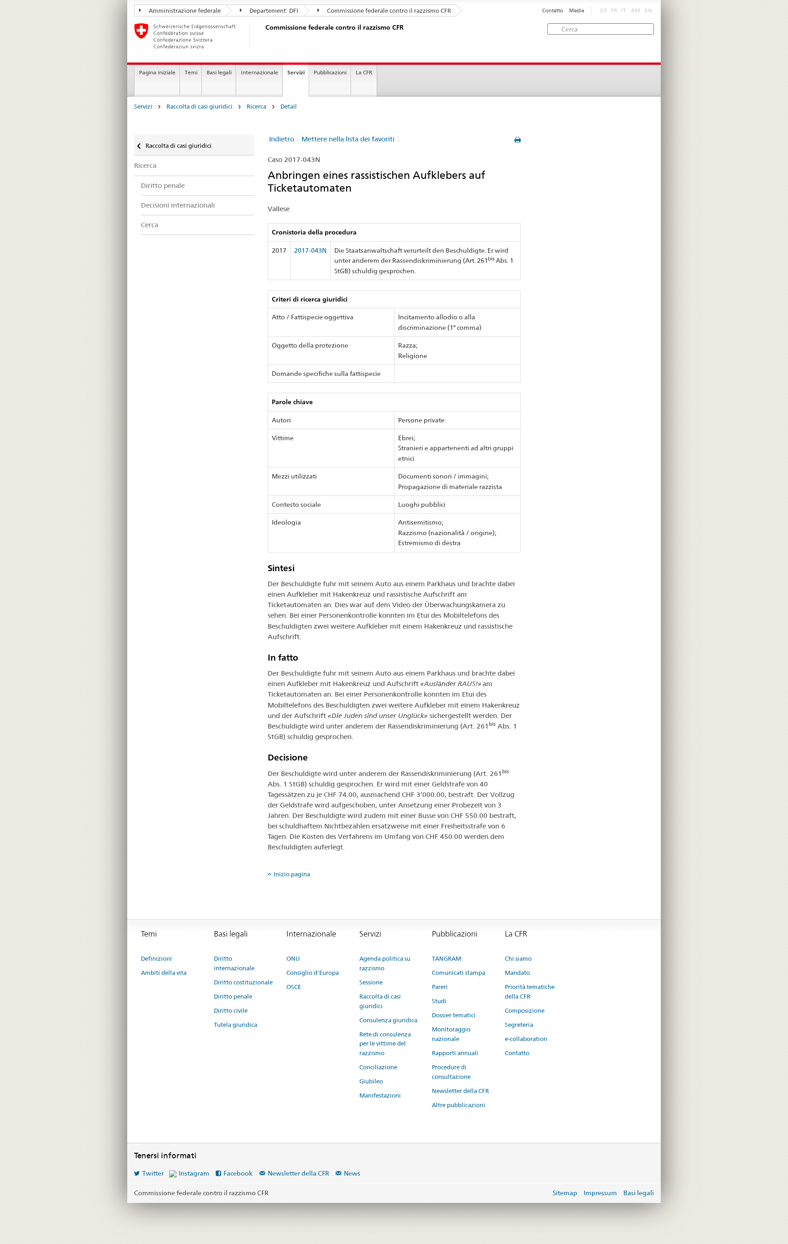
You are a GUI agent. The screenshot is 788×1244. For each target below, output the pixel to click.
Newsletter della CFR (460, 1090)
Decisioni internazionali (178, 205)
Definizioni (156, 958)
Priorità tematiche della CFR (530, 991)
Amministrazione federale (184, 10)
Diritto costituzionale (243, 982)
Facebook (238, 1173)
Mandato (517, 972)
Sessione (371, 982)
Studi (439, 1001)
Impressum (600, 1193)
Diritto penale (163, 185)
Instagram (194, 1173)
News (352, 1173)
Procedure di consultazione (451, 1071)
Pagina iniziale (157, 72)
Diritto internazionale (234, 963)
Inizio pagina (292, 874)
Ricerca (256, 106)
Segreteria (519, 1024)
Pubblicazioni (330, 72)
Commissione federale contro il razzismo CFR (388, 10)
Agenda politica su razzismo (384, 963)
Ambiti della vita (164, 972)
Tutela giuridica (235, 1024)
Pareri (440, 986)
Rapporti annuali (455, 1053)
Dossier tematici (454, 1015)
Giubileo (371, 1081)
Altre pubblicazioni (458, 1105)
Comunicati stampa (458, 972)
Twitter (153, 1173)
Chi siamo (518, 958)
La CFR (364, 72)
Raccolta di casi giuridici (199, 106)
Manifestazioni (380, 1095)
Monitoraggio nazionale (451, 1033)
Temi (191, 72)
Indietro (281, 139)
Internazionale (259, 72)
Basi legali (219, 72)
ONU (293, 958)
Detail (288, 106)
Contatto (552, 11)
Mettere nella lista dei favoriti (347, 139)
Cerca (149, 224)
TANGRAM (446, 958)
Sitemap (565, 1193)
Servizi (296, 72)
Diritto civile (231, 1010)
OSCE (293, 986)
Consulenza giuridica (388, 1020)
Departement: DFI (273, 10)
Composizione (524, 1010)
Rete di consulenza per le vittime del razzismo (385, 1044)
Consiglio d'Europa (312, 972)
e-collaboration (526, 1038)
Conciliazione (378, 1067)
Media (576, 11)
